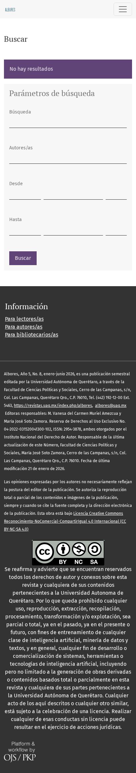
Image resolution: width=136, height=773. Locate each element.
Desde (16, 184)
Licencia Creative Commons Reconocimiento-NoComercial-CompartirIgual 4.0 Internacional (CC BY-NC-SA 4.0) (65, 521)
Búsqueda (20, 112)
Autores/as (21, 148)
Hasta (15, 219)
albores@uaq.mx (110, 405)
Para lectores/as (24, 319)
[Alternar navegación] (123, 9)
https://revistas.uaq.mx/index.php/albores (53, 405)
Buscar (23, 258)
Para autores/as (23, 327)
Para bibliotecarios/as (31, 335)
